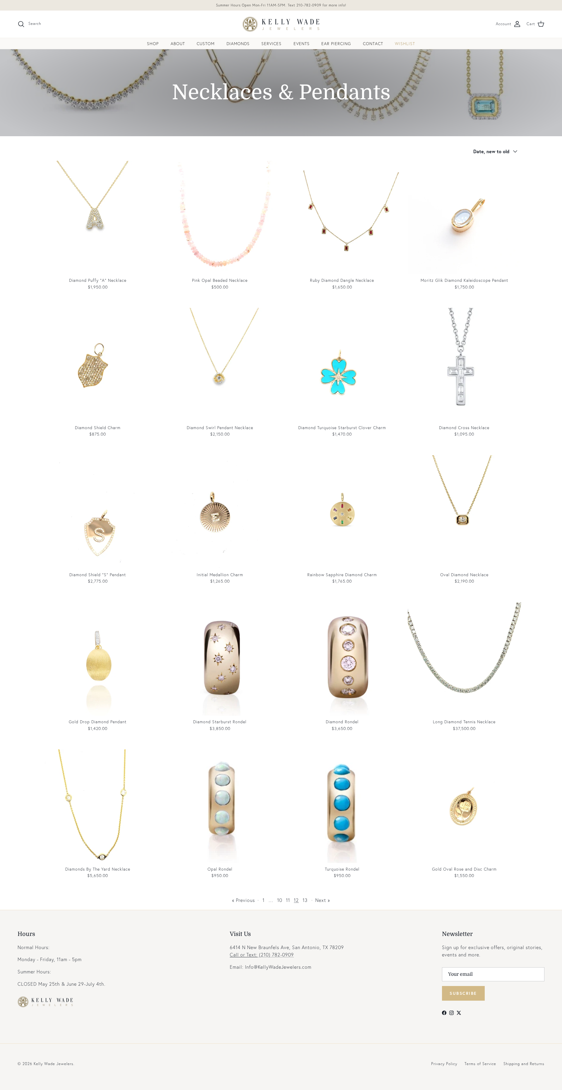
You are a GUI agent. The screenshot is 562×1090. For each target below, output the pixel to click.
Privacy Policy (444, 1063)
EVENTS (302, 43)
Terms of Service (480, 1063)
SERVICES (271, 43)
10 (279, 900)
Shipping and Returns (523, 1063)
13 (305, 900)
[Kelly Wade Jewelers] (281, 24)
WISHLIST (405, 43)
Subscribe (463, 993)
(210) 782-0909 (262, 954)
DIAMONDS (238, 43)
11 (288, 900)
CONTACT (373, 43)
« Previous (243, 900)
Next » (322, 900)
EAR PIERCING (336, 43)
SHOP (153, 43)
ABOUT (178, 43)
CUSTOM (206, 43)
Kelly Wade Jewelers (53, 1063)
